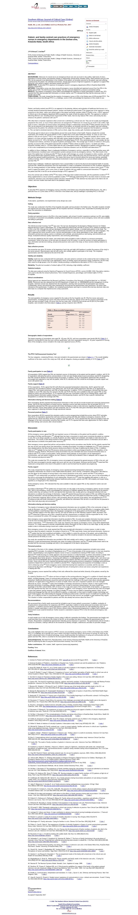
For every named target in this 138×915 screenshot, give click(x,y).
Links (94, 660)
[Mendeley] (87, 61)
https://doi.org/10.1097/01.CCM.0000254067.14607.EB (45, 869)
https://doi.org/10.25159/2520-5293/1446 (71, 770)
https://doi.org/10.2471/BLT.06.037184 (53, 692)
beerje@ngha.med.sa (34, 892)
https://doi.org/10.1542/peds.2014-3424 (62, 720)
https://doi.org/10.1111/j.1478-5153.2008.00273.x (46, 809)
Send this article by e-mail (96, 49)
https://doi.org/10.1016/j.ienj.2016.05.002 (53, 669)
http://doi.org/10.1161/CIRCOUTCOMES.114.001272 (44, 781)
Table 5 (41, 384)
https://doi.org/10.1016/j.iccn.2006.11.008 (54, 734)
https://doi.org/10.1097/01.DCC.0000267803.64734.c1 (44, 678)
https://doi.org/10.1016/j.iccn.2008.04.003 (75, 826)
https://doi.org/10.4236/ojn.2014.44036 (77, 674)
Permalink (91, 66)
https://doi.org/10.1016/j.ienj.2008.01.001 (73, 702)
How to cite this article (95, 41)
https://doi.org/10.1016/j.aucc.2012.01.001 (73, 688)
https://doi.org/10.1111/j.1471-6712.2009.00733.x (58, 879)
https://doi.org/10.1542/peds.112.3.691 (53, 664)
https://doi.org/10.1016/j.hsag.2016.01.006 (59, 716)
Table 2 (103, 338)
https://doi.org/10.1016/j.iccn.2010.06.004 (65, 804)
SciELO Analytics (94, 26)
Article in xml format (94, 35)
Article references (94, 38)
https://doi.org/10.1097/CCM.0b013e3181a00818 (82, 790)
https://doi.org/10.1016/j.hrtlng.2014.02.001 (65, 775)
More (89, 61)
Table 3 (99, 359)
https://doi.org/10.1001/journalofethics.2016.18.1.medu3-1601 (47, 754)
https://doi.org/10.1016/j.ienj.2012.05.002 (53, 697)
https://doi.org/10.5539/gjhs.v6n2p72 (39, 835)
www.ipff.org (66, 660)
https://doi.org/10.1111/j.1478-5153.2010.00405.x (79, 800)
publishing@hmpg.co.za (69, 913)
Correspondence (33, 63)
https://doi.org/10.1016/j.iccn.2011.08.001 (77, 683)
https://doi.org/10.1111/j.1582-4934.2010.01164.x (43, 842)
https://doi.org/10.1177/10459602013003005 (57, 814)
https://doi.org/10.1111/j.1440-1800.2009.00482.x (43, 818)
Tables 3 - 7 (90, 357)
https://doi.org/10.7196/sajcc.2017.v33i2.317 (39, 28)
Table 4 (49, 371)
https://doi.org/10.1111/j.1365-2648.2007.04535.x (68, 795)
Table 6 (59, 400)
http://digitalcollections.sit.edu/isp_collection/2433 (58, 706)
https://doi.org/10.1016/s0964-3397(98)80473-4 (55, 739)
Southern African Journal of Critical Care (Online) (50, 19)
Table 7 (44, 412)
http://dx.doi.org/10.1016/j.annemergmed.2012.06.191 (60, 786)
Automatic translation (95, 47)
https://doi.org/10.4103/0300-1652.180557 (83, 851)
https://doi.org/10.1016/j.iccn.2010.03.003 (41, 730)
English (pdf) (92, 33)
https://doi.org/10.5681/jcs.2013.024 (53, 860)
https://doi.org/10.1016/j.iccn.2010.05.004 (81, 831)
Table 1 (58, 303)
